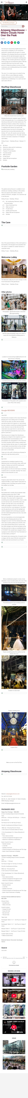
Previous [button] (2, 12)
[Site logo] (8, 2)
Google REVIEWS (8, 410)
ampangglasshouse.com (12, 794)
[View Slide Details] (14, 12)
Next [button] (26, 12)
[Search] (23, 26)
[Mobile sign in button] (26, 2)
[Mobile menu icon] (2, 2)
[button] (2, 42)
